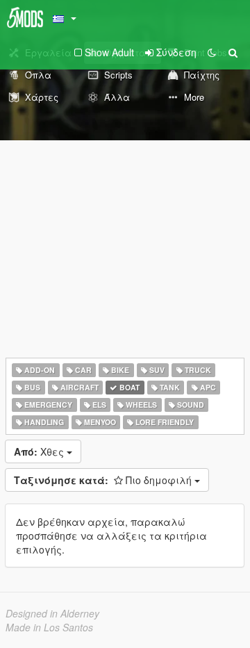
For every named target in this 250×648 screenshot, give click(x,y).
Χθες (40, 451)
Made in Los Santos (49, 627)
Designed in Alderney (52, 613)
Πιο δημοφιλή (104, 480)
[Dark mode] (212, 52)
